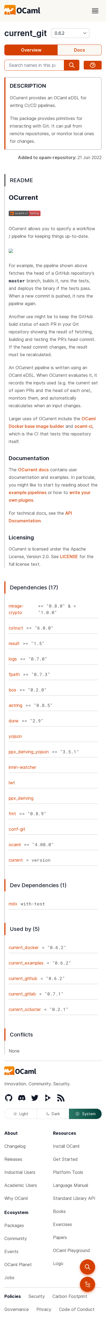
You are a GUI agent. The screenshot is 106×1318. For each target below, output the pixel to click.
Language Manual (70, 1185)
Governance (16, 1309)
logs (13, 659)
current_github (23, 978)
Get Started (65, 1159)
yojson (15, 736)
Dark (56, 1113)
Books (59, 1211)
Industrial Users (19, 1172)
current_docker (24, 947)
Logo (58, 1263)
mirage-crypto (16, 609)
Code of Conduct (77, 1309)
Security (37, 1296)
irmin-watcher (22, 767)
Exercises (62, 1224)
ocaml (15, 844)
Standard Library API (74, 1198)
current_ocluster (25, 1009)
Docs (79, 50)
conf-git (17, 829)
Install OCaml (66, 1146)
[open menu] (95, 11)
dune (13, 720)
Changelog (15, 1146)
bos (12, 690)
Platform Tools (68, 1172)
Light (23, 1113)
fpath (14, 674)
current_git (25, 33)
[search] (87, 1267)
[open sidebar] (87, 1284)
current (16, 860)
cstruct (16, 628)
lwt (12, 782)
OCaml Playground (71, 1250)
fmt (12, 813)
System (89, 1113)
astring (15, 705)
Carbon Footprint (69, 1296)
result (14, 643)
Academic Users (20, 1185)
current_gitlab (22, 994)
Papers (60, 1237)
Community (15, 1238)
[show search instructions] (93, 65)
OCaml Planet (18, 1264)
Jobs (9, 1277)
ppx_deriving (21, 798)
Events (11, 1251)
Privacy (43, 1309)
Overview (31, 50)
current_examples (26, 963)
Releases (13, 1159)
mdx (13, 903)
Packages (14, 1225)
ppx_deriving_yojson (29, 751)
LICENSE (69, 556)
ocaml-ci (83, 426)
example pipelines (27, 492)
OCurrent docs (33, 469)
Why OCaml (16, 1198)
